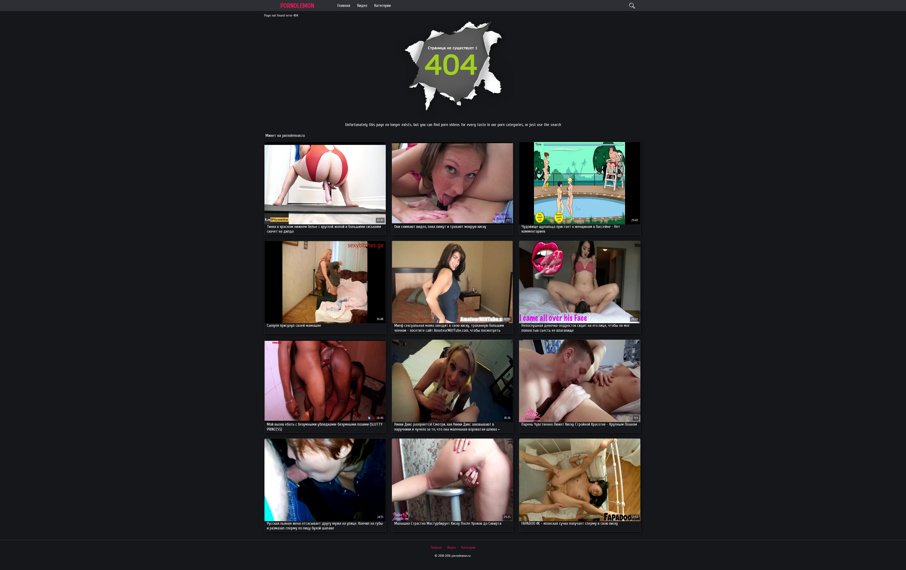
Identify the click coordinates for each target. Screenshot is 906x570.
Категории (382, 5)
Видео (362, 5)
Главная (343, 5)
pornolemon (297, 5)
